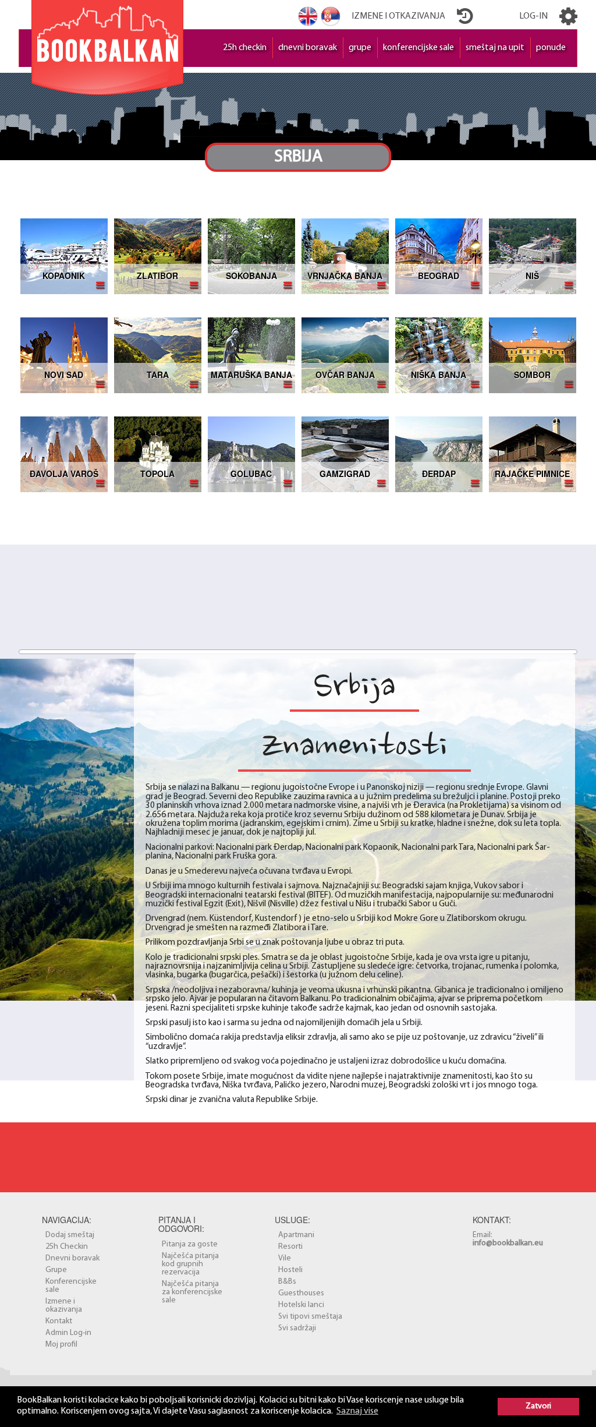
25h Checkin (66, 1246)
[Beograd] (439, 256)
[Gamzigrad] (345, 454)
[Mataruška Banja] (251, 355)
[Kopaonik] (64, 256)
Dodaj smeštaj (69, 1235)
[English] (307, 16)
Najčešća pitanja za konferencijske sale (192, 1292)
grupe (360, 47)
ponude (551, 47)
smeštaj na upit (495, 47)
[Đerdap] (439, 454)
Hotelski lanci (301, 1305)
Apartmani (296, 1235)
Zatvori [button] (538, 1406)
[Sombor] (532, 355)
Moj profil (61, 1344)
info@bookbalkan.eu (508, 1243)
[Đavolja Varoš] (64, 454)
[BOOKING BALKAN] (107, 45)
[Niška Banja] (439, 355)
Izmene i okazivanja (63, 1305)
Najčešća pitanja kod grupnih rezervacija (190, 1264)
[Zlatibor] (157, 256)
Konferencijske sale (71, 1285)
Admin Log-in (68, 1333)
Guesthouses (301, 1293)
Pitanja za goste (190, 1244)
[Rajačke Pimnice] (532, 454)
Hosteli (290, 1270)
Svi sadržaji (297, 1328)
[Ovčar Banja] (345, 355)
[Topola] (157, 454)
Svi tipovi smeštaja (310, 1316)
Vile (284, 1258)
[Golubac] (251, 454)
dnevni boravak (307, 47)
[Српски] (330, 16)
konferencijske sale (418, 47)
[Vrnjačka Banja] (345, 256)
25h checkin (245, 47)
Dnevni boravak (72, 1258)
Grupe (56, 1270)
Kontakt (58, 1321)
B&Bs (287, 1281)
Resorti (290, 1246)
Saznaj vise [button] (357, 1411)
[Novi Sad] (64, 355)
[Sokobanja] (251, 256)
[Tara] (157, 355)
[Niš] (532, 256)
